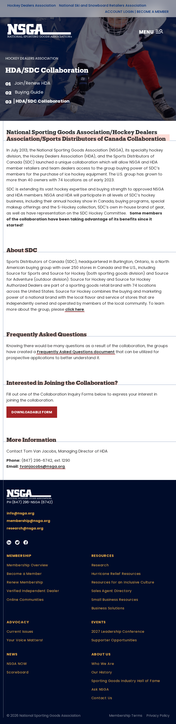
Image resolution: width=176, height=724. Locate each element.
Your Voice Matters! (25, 640)
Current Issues (20, 631)
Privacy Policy (158, 716)
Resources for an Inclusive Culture (122, 582)
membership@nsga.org (28, 521)
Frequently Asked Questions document (76, 351)
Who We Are (102, 663)
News (12, 654)
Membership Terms (125, 716)
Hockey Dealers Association (31, 5)
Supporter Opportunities (114, 640)
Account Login (119, 12)
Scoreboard (18, 672)
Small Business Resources (114, 599)
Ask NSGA (100, 689)
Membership (19, 555)
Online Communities (25, 599)
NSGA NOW (17, 663)
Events (98, 622)
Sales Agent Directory (111, 590)
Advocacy (18, 622)
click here (74, 309)
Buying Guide (29, 92)
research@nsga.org (25, 528)
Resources (102, 555)
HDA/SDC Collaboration (43, 101)
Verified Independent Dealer (33, 590)
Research (100, 565)
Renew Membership (25, 582)
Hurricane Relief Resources (116, 573)
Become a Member (153, 12)
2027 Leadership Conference (118, 631)
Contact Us (101, 698)
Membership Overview (27, 565)
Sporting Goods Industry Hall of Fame (125, 680)
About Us (101, 654)
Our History (101, 672)
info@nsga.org (20, 513)
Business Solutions (107, 608)
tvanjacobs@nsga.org (42, 466)
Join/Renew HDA (32, 83)
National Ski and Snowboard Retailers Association (102, 5)
